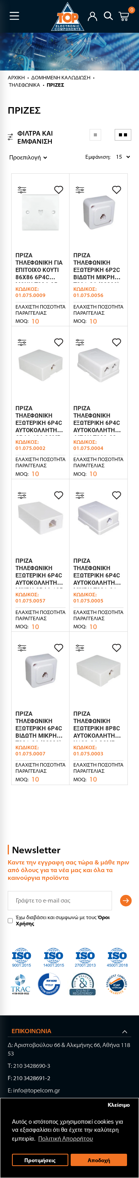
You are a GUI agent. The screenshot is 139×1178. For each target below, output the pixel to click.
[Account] (92, 15)
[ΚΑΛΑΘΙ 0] (123, 17)
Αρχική (16, 77)
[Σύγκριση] (22, 190)
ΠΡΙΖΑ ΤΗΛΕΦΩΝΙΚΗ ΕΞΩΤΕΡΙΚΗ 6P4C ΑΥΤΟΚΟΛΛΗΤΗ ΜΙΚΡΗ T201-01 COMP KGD (96, 579)
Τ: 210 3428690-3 (29, 1065)
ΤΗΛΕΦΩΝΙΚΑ (24, 85)
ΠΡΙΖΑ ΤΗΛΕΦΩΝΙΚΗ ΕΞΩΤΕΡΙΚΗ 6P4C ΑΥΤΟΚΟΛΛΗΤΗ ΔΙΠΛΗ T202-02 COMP (96, 426)
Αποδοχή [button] (99, 1160)
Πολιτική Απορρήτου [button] (65, 1138)
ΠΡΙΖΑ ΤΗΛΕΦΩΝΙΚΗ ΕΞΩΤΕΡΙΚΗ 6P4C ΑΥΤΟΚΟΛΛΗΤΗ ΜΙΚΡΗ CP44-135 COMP (39, 579)
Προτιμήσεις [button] (40, 1160)
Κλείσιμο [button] (119, 1104)
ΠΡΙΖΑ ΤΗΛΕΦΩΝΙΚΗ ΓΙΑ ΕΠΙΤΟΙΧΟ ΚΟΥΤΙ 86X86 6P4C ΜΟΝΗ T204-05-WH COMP (39, 273)
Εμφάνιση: (87, 156)
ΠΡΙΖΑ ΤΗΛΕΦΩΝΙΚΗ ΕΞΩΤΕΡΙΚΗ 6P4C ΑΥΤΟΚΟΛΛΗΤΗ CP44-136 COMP (38, 423)
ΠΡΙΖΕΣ (55, 85)
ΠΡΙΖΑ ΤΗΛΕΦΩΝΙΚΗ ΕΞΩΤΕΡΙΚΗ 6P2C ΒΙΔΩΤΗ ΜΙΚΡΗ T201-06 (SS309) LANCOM (96, 273)
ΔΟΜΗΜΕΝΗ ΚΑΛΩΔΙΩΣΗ (60, 77)
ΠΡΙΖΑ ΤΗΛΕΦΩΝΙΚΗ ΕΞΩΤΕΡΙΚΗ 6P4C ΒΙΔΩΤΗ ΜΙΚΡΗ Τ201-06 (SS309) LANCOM (38, 732)
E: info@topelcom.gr (34, 1090)
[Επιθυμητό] (59, 190)
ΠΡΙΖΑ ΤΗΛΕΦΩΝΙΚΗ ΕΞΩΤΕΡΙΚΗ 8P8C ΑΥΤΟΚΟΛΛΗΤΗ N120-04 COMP (96, 728)
